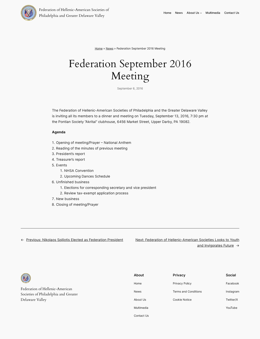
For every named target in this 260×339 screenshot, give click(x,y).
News (109, 48)
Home (99, 48)
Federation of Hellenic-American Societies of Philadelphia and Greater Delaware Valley (49, 294)
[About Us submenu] (201, 13)
